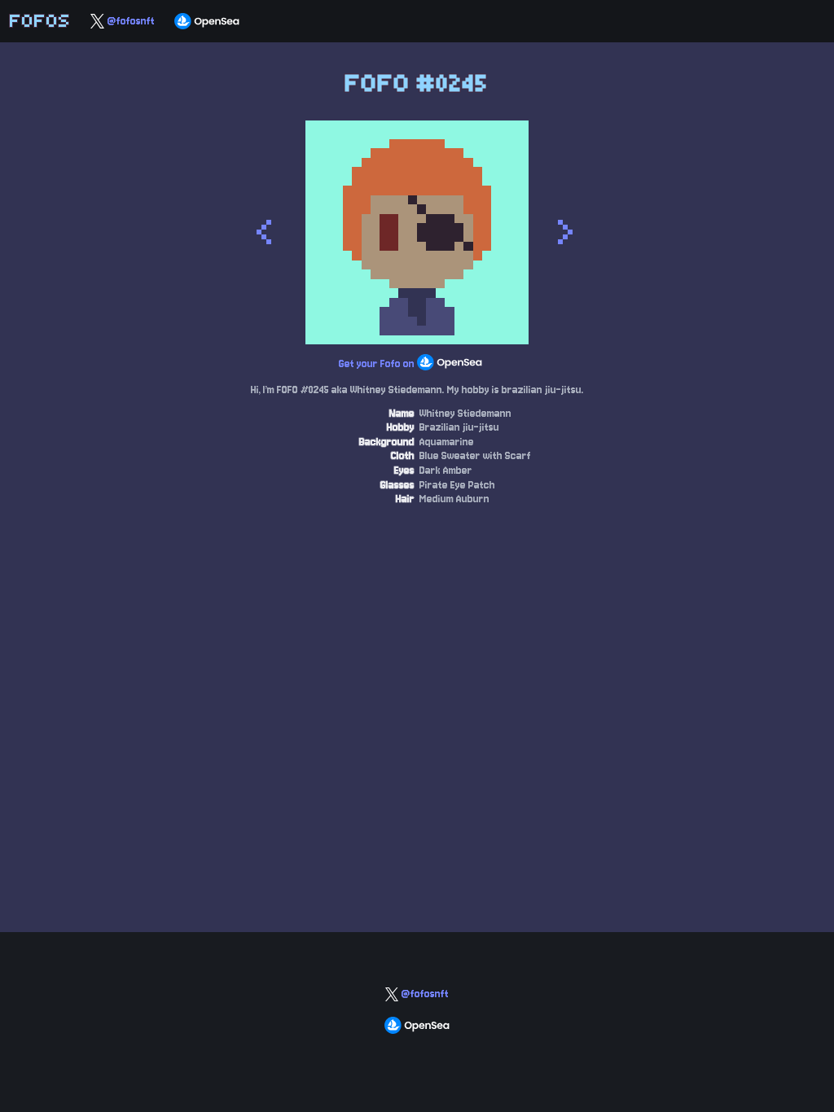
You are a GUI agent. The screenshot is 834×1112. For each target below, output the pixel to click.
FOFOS (40, 21)
